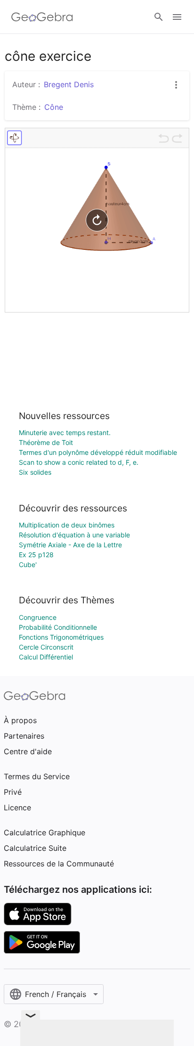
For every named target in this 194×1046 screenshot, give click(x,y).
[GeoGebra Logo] (42, 17)
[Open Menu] (177, 17)
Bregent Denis (69, 84)
